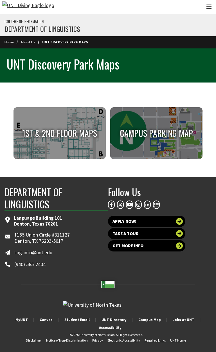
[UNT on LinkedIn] (147, 204)
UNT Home (178, 340)
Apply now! (124, 221)
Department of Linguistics (42, 28)
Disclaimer (34, 340)
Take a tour (125, 233)
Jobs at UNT (183, 319)
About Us (28, 42)
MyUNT (21, 319)
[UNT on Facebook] (111, 204)
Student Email (77, 319)
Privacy (97, 340)
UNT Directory (114, 319)
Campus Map (149, 319)
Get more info (127, 245)
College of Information (24, 21)
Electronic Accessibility (123, 340)
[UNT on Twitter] (120, 204)
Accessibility (110, 327)
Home (9, 42)
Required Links (155, 340)
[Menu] (209, 7)
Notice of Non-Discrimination (67, 340)
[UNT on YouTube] (129, 204)
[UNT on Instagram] (138, 204)
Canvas (46, 319)
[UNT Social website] (156, 204)
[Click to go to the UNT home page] (28, 7)
